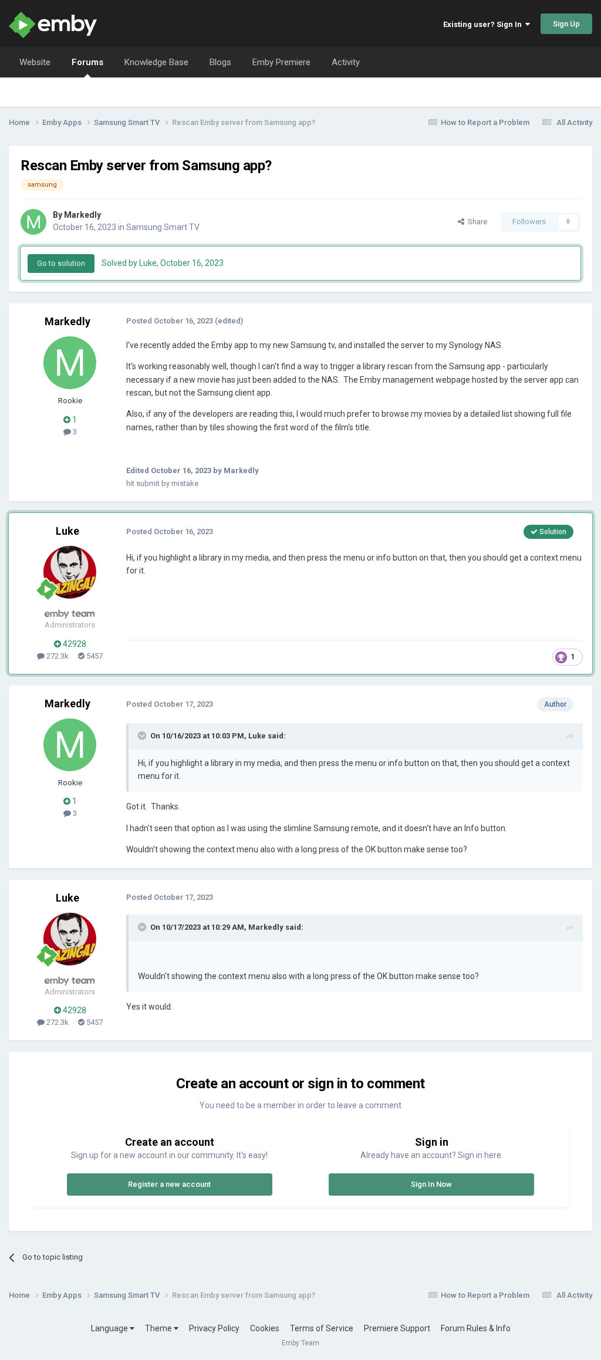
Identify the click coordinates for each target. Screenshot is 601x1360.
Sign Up (566, 23)
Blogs (220, 62)
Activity (346, 62)
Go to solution (61, 263)
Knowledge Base (156, 62)
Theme (159, 1328)
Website (34, 62)
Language (110, 1328)
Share (475, 221)
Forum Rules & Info (476, 1328)
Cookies (264, 1328)
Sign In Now (431, 1184)
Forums (87, 62)
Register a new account (169, 1184)
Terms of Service (321, 1328)
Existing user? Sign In (484, 24)
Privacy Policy (214, 1328)
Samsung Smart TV (163, 227)
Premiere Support (397, 1328)
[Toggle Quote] (143, 735)
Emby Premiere (281, 62)
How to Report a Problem (485, 122)
